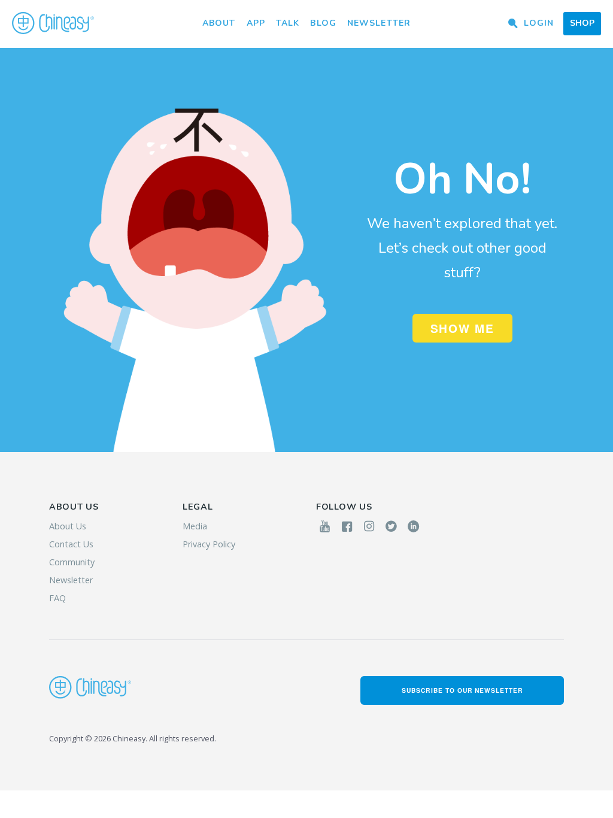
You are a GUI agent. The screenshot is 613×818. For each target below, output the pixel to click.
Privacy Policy (209, 544)
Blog (323, 23)
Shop (582, 23)
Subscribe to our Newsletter (462, 690)
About (219, 23)
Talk (287, 23)
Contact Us (71, 544)
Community (72, 562)
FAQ (57, 598)
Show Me (462, 328)
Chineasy (53, 23)
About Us (67, 526)
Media (195, 526)
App (256, 23)
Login (539, 23)
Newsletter (379, 23)
